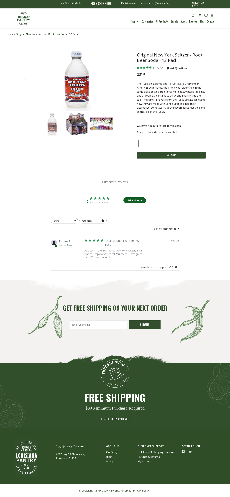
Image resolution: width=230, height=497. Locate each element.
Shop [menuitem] (132, 21)
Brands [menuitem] (174, 21)
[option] (76, 80)
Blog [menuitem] (202, 21)
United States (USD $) (198, 4)
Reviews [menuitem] (193, 21)
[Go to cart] (212, 15)
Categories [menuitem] (147, 21)
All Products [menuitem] (162, 21)
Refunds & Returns (149, 457)
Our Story (112, 452)
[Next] (125, 80)
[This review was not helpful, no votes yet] (176, 267)
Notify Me (171, 155)
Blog (109, 457)
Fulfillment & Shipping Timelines (156, 452)
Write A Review (135, 200)
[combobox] (64, 220)
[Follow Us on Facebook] (183, 451)
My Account (144, 461)
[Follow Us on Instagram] (190, 451)
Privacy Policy (141, 490)
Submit (144, 324)
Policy (109, 461)
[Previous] (29, 80)
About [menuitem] (184, 21)
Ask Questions (178, 68)
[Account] (200, 15)
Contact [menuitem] (211, 21)
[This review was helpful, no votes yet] (170, 267)
